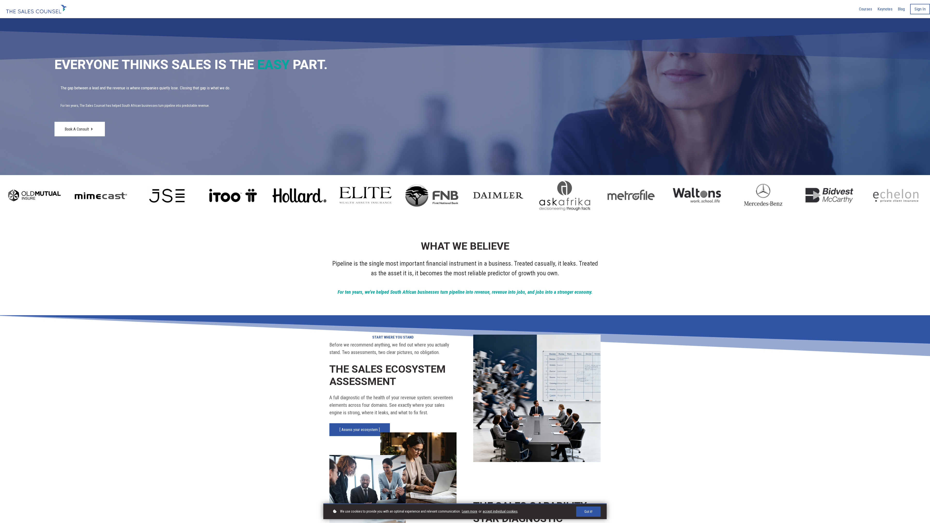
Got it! (588, 512)
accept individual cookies (500, 511)
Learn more (469, 511)
